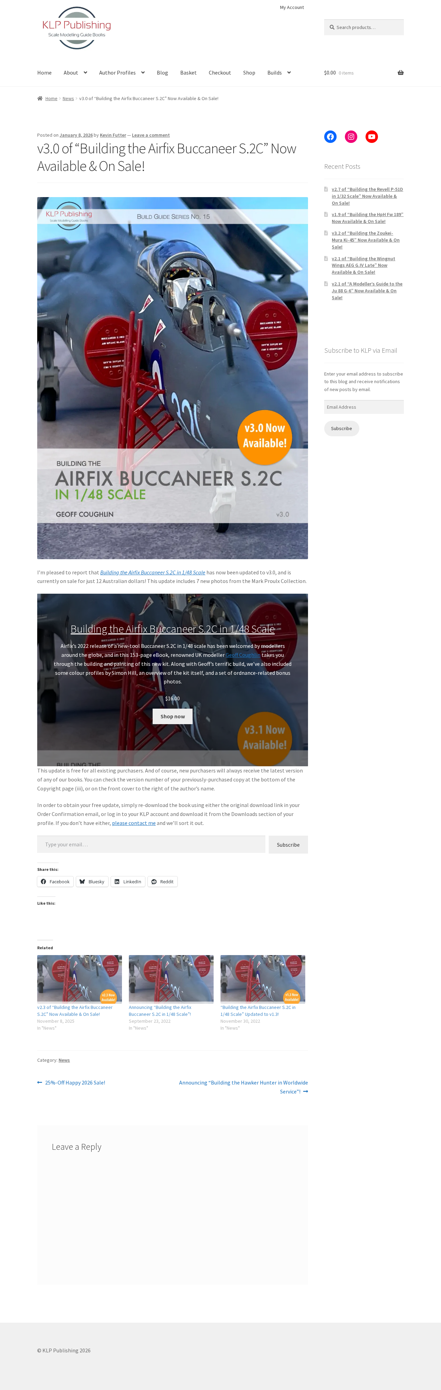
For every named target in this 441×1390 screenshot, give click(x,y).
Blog (162, 72)
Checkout (220, 72)
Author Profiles (117, 72)
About (71, 72)
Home (44, 72)
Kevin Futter (113, 135)
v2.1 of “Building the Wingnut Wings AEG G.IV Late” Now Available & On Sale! (363, 265)
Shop (249, 72)
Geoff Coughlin (243, 654)
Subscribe (288, 844)
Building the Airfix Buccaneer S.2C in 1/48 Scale (152, 572)
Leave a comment (151, 135)
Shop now (173, 716)
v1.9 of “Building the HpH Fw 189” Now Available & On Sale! (367, 217)
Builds (274, 72)
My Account (292, 7)
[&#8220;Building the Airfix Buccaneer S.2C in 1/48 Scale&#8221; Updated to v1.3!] (262, 979)
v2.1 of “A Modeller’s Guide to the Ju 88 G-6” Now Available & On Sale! (367, 291)
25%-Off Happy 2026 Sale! (75, 1083)
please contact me (134, 822)
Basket (188, 72)
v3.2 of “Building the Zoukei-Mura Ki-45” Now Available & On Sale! (366, 240)
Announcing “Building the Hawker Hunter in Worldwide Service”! (243, 1087)
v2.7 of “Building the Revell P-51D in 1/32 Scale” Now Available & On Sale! (367, 196)
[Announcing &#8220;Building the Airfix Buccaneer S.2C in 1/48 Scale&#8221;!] (171, 979)
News (68, 98)
